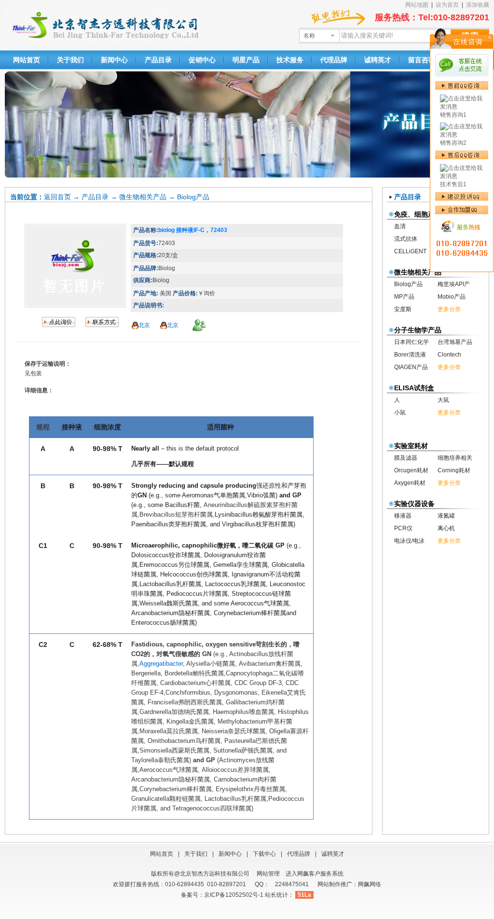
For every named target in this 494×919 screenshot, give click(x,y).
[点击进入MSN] (199, 325)
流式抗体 (405, 238)
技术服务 (289, 60)
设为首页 (447, 4)
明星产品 (246, 60)
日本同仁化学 (411, 342)
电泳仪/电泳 (409, 540)
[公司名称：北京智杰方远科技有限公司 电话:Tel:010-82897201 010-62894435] (102, 325)
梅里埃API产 (454, 284)
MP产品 (404, 296)
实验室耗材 (411, 446)
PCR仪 (403, 528)
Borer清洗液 (410, 354)
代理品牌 (333, 60)
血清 (400, 226)
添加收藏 (477, 4)
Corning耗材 (454, 470)
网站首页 (26, 60)
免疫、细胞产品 (417, 214)
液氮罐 (446, 515)
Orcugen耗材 (411, 470)
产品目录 (158, 60)
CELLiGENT (410, 251)
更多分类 (449, 309)
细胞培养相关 (455, 457)
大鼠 (443, 400)
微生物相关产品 (142, 197)
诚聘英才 (377, 60)
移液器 (403, 515)
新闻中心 (114, 60)
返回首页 (57, 197)
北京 (144, 325)
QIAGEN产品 (411, 367)
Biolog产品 (193, 197)
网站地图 (416, 4)
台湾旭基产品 (455, 342)
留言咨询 (421, 60)
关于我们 (70, 60)
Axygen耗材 (409, 483)
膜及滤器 (405, 457)
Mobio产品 (452, 296)
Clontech (449, 354)
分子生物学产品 (417, 330)
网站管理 (268, 873)
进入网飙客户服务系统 (314, 873)
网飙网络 (369, 884)
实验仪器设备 (414, 504)
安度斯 (403, 309)
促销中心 (202, 60)
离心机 (446, 528)
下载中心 (264, 853)
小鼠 (400, 412)
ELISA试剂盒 (414, 388)
